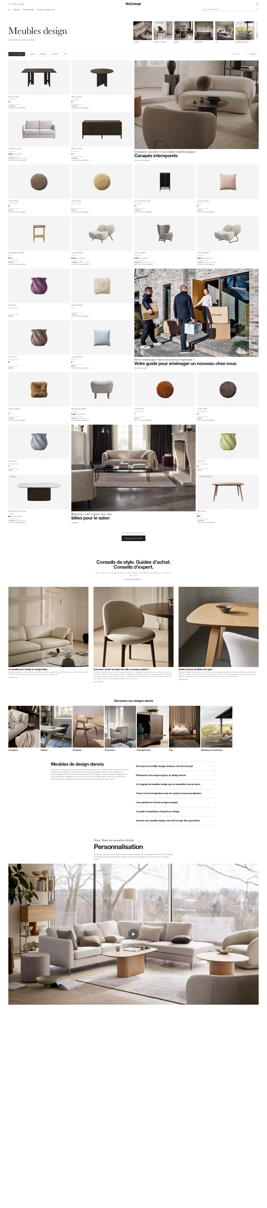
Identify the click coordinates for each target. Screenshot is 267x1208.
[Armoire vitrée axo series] (165, 181)
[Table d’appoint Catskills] (39, 233)
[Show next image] (41, 92)
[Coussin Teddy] (39, 181)
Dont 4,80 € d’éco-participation (17, 108)
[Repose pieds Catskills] (102, 389)
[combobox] (230, 9)
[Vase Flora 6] (39, 286)
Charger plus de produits (133, 538)
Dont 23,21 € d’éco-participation (17, 160)
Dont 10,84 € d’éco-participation (143, 264)
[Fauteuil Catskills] (165, 233)
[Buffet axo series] (102, 129)
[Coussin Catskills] (228, 181)
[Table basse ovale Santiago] (39, 492)
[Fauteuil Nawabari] (102, 233)
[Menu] (9, 9)
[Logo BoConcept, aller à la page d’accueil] (133, 4)
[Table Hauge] (228, 492)
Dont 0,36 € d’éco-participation (17, 212)
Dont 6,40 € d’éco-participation (80, 160)
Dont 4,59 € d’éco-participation (17, 522)
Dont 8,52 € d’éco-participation (80, 264)
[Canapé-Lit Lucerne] (39, 129)
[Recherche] (257, 9)
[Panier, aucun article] (257, 4)
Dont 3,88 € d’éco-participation (80, 420)
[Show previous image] (37, 92)
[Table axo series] (39, 77)
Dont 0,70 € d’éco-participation (17, 264)
